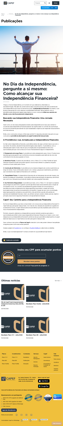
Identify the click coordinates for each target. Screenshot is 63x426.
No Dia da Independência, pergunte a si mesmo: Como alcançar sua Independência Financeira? (37, 14)
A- (52, 7)
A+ (56, 7)
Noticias (11, 13)
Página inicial (2, 14)
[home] (18, 3)
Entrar (55, 3)
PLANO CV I (18, 228)
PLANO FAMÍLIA (35, 228)
